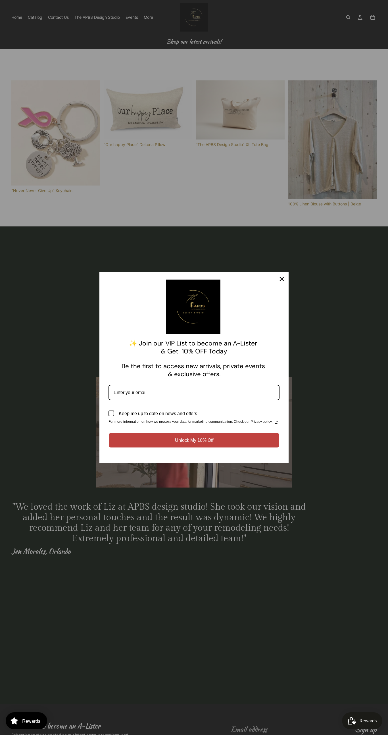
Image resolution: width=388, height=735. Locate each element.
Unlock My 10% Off (194, 440)
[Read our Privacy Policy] (276, 422)
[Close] (282, 279)
